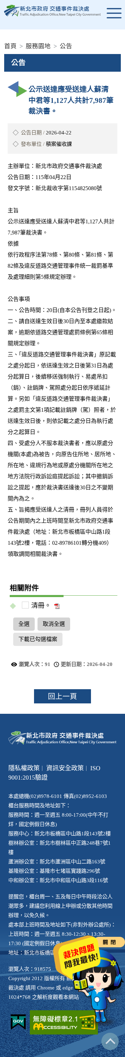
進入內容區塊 (16, 4)
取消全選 (54, 624)
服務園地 (38, 46)
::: (2, 35)
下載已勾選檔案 (37, 639)
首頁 (10, 46)
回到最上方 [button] (110, 1041)
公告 (66, 46)
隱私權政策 (24, 768)
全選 (24, 624)
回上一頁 (62, 696)
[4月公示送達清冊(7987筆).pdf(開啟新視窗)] (56, 605)
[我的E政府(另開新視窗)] (18, 1022)
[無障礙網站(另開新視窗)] (64, 1022)
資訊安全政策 (65, 768)
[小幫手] (99, 988)
